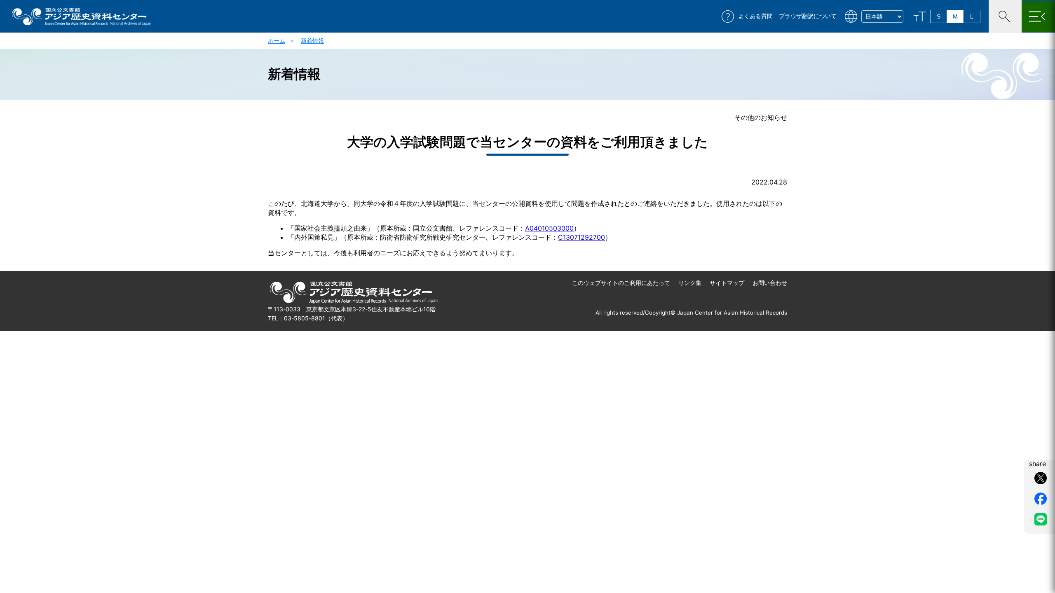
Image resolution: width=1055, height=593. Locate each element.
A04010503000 (549, 228)
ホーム (276, 40)
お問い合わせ (770, 282)
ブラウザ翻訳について (808, 16)
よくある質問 (755, 16)
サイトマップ (727, 282)
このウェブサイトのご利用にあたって (621, 282)
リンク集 (689, 282)
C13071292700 (581, 237)
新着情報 (312, 40)
